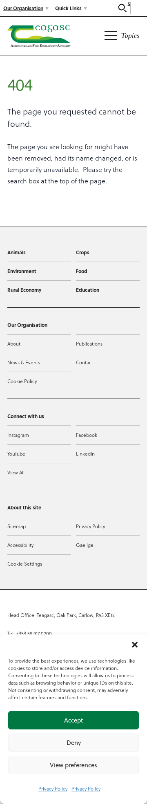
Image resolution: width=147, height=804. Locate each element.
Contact (84, 362)
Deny (74, 742)
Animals (16, 252)
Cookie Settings (24, 563)
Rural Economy (24, 289)
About (13, 343)
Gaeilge (85, 544)
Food (81, 271)
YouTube (16, 453)
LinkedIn (85, 453)
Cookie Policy (22, 381)
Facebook (86, 434)
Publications (89, 343)
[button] (135, 645)
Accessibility (20, 544)
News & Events (23, 362)
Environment (21, 271)
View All (15, 472)
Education (87, 289)
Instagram (18, 434)
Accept (73, 720)
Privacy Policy (52, 788)
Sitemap (16, 526)
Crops (82, 252)
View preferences (73, 765)
